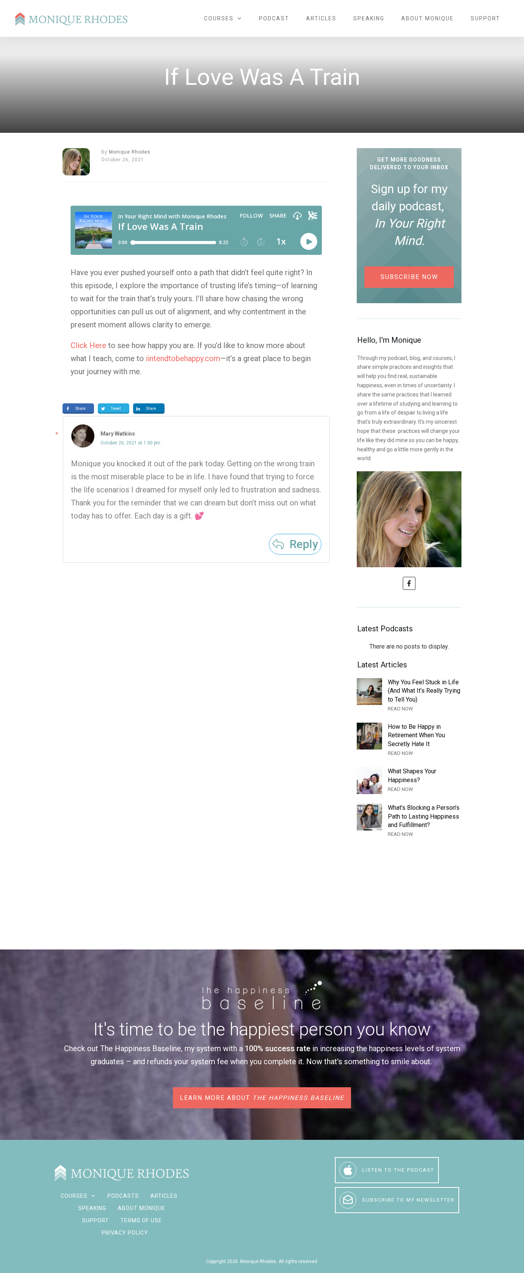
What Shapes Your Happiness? (409, 780)
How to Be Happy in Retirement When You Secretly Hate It (409, 740)
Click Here (88, 345)
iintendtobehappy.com (183, 358)
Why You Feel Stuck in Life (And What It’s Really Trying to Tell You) (409, 695)
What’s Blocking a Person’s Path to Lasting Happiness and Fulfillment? (409, 821)
